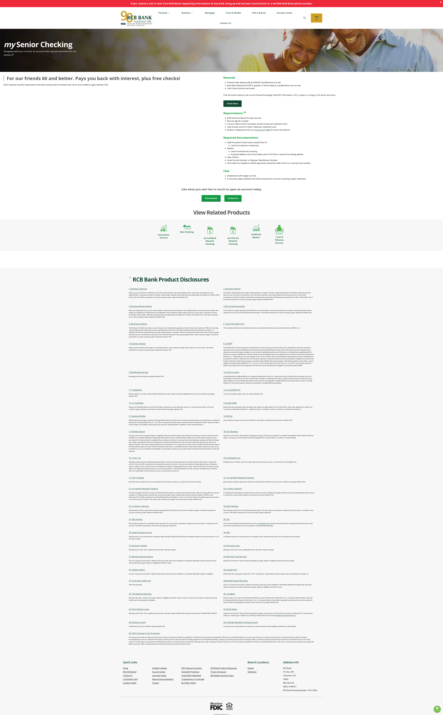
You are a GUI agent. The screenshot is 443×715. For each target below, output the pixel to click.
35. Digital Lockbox (137, 570)
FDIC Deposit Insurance (191, 668)
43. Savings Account (137, 622)
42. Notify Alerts (230, 609)
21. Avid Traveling (136, 477)
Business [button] (185, 12)
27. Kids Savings (135, 519)
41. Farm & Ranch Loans (139, 609)
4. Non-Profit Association (234, 306)
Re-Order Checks (188, 683)
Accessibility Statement (191, 675)
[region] (221, 464)
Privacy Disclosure (218, 672)
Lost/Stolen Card (130, 679)
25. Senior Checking (139, 506)
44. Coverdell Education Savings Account (240, 622)
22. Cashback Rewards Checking (238, 477)
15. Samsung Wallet (137, 416)
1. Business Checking (138, 289)
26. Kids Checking (230, 506)
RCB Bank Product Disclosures (224, 668)
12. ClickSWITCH (231, 390)
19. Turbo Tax (135, 458)
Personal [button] (162, 12)
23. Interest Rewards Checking (143, 488)
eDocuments (259, 130)
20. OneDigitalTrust (231, 458)
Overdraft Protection (190, 672)
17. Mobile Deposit (137, 431)
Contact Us (225, 23)
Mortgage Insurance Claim (222, 675)
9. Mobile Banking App (138, 372)
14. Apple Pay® (229, 403)
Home (125, 668)
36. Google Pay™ (230, 570)
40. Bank (229, 594)
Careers (155, 683)
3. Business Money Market (140, 306)
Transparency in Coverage (192, 679)
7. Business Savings (137, 343)
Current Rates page (263, 523)
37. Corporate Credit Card (140, 580)
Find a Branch (259, 12)
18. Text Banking (230, 431)
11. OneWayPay (135, 390)
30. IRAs (226, 532)
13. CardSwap (136, 403)
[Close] (440, 2)
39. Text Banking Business (140, 594)
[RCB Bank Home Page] (136, 18)
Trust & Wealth (233, 12)
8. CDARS (227, 343)
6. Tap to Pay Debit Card (233, 324)
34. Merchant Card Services (235, 556)
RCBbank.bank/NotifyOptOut (286, 615)
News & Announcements (162, 679)
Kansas (251, 668)
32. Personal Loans (231, 545)
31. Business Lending (138, 545)
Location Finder (129, 683)
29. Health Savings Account (140, 532)
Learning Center (159, 675)
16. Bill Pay (227, 416)
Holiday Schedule (159, 668)
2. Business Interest (231, 289)
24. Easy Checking (232, 488)
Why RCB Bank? (130, 672)
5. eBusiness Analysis (138, 324)
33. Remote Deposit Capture (141, 556)
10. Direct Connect (231, 372)
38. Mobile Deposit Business (235, 580)
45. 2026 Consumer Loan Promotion (144, 633)
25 (13, 54)
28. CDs (226, 519)
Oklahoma (252, 672)
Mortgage (210, 12)
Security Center (284, 12)
